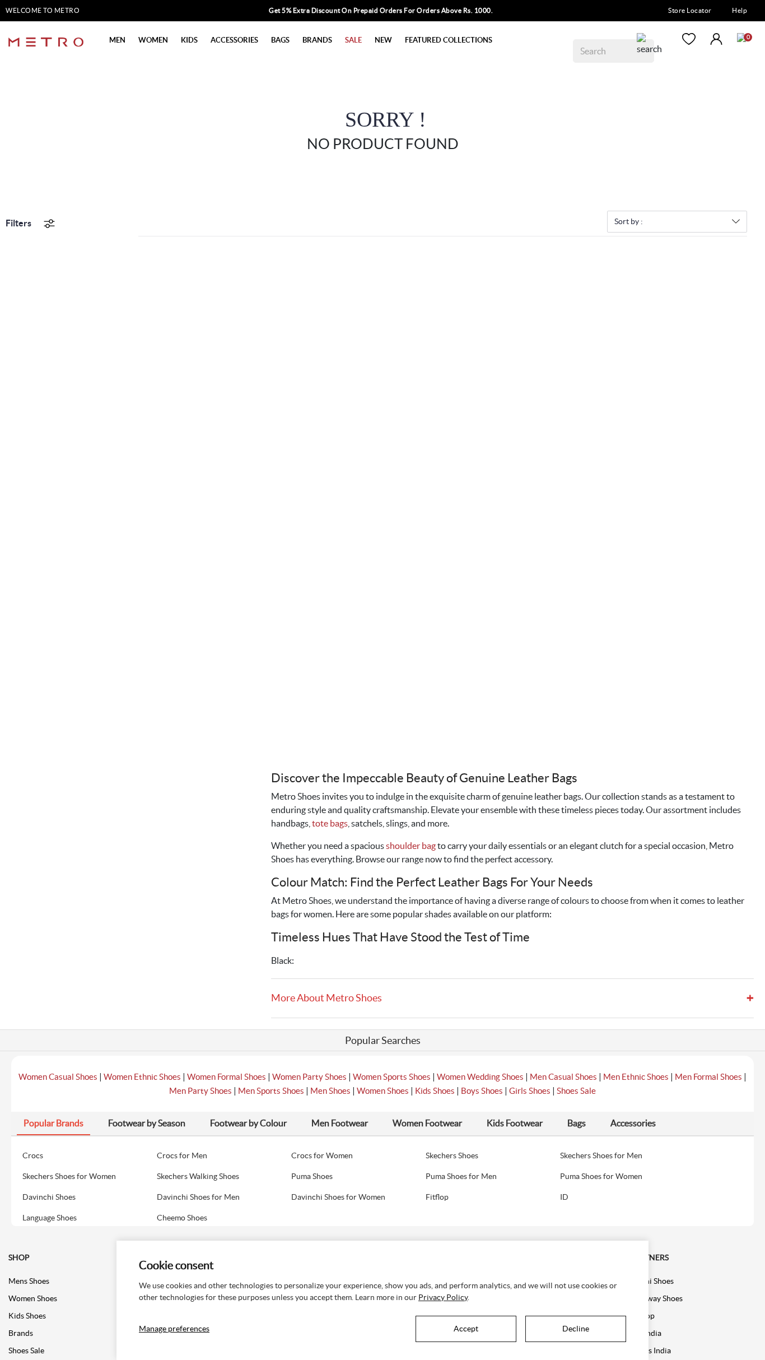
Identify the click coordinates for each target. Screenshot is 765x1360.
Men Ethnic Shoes (636, 1076)
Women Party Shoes (309, 1076)
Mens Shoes (28, 1281)
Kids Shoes (435, 1091)
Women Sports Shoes (392, 1076)
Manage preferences (174, 1328)
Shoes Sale (576, 1091)
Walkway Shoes (656, 1298)
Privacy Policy (443, 1297)
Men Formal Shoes (708, 1076)
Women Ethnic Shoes (142, 1076)
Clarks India (650, 1350)
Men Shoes (330, 1091)
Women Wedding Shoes (480, 1076)
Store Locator (690, 10)
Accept (466, 1328)
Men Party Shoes (200, 1091)
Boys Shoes (482, 1091)
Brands (20, 1333)
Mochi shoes (651, 1281)
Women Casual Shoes (57, 1076)
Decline (575, 1328)
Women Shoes (383, 1091)
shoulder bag (411, 846)
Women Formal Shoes (226, 1076)
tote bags (330, 823)
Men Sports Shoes (271, 1091)
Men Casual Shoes (563, 1076)
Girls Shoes (530, 1091)
